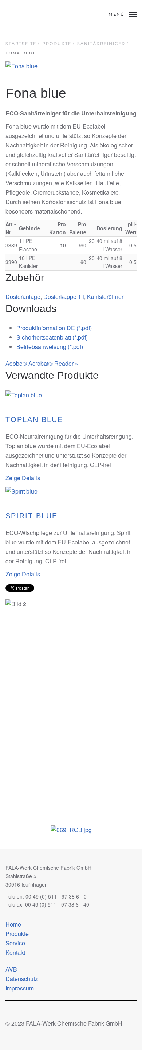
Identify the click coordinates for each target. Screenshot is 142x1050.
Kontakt (15, 952)
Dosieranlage (22, 296)
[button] (123, 14)
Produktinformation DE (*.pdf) (54, 328)
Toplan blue (34, 419)
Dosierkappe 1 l (63, 296)
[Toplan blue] (23, 394)
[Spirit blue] (21, 491)
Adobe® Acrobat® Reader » (41, 363)
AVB (11, 969)
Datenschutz (21, 978)
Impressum (19, 988)
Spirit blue (31, 516)
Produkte (17, 933)
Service (15, 943)
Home (13, 924)
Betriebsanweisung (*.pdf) (49, 346)
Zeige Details (22, 478)
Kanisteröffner (105, 296)
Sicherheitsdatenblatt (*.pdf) (52, 337)
